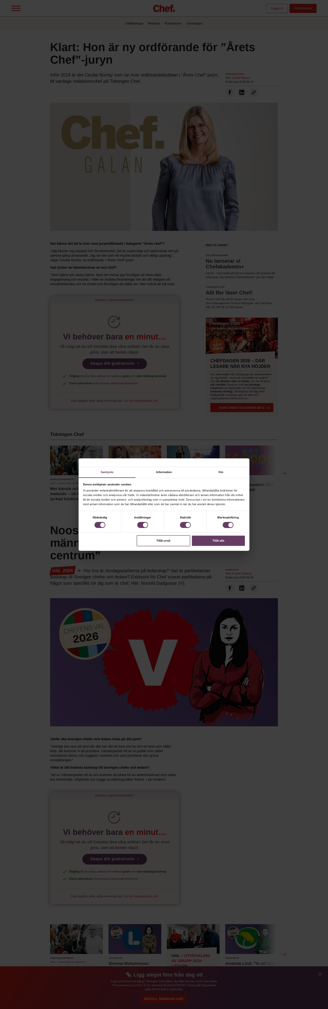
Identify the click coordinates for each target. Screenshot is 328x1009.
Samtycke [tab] (107, 472)
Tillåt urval (163, 540)
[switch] (142, 525)
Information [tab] (164, 472)
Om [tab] (220, 472)
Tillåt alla (218, 540)
